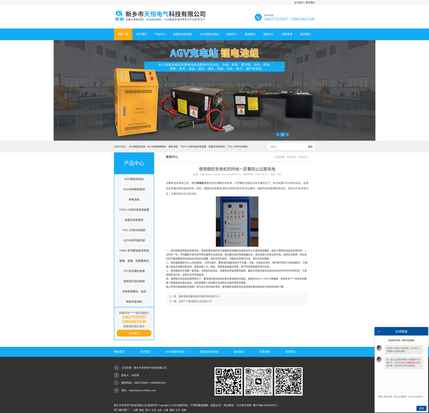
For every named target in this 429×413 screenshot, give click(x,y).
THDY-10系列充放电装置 (193, 146)
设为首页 (299, 2)
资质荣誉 (287, 34)
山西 (135, 410)
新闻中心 (231, 34)
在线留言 (134, 333)
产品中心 (160, 34)
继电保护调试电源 (134, 281)
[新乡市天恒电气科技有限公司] (160, 21)
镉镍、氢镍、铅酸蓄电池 (134, 260)
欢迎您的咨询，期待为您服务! (401, 340)
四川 (147, 410)
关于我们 (141, 34)
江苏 (153, 410)
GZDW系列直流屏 (134, 240)
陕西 (171, 410)
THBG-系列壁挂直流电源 (134, 250)
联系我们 (310, 2)
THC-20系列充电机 (237, 146)
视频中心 (268, 34)
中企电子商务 (244, 405)
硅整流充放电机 (182, 34)
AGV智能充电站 (209, 34)
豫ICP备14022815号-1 (265, 405)
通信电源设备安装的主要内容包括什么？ (200, 296)
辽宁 (177, 410)
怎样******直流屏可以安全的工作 (195, 301)
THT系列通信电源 (134, 271)
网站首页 (123, 34)
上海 (165, 410)
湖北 (141, 410)
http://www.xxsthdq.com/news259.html (220, 174)
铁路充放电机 (134, 301)
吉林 (183, 410)
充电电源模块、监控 (134, 291)
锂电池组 (173, 146)
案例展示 (250, 34)
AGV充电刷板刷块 (156, 146)
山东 (159, 410)
